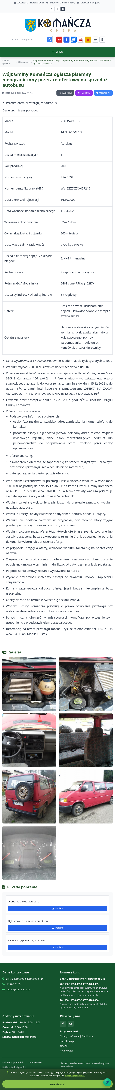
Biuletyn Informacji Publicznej (76, 1036)
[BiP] (81, 40)
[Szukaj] (49, 39)
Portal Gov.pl (67, 1041)
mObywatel (66, 1050)
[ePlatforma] (74, 40)
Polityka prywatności (12, 1062)
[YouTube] (59, 40)
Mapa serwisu (35, 1062)
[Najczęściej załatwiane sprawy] (95, 40)
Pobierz (59, 908)
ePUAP (64, 1045)
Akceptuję (56, 1084)
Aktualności (23, 62)
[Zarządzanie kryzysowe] (88, 40)
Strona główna (6, 62)
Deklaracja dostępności (14, 1067)
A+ (52, 9)
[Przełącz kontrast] (62, 9)
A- (57, 9)
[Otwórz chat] (107, 1082)
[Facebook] (66, 40)
